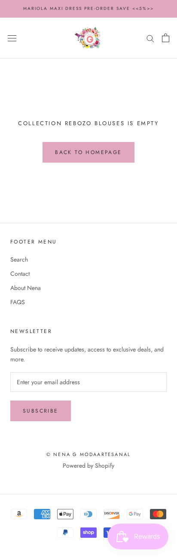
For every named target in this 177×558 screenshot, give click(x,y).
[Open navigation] (12, 37)
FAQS (17, 302)
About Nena (25, 288)
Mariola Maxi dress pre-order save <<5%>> (88, 8)
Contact (20, 273)
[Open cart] (165, 38)
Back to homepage (88, 152)
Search (19, 259)
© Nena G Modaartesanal (88, 454)
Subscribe (40, 411)
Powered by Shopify (88, 465)
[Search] (150, 38)
